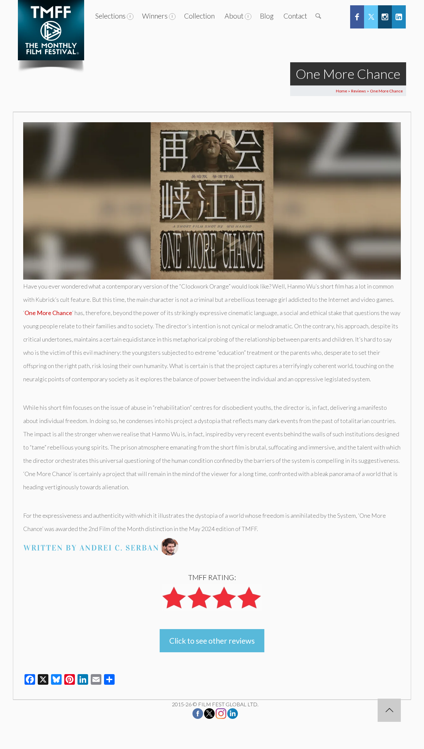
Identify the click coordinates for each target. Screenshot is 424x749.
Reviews (358, 90)
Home (341, 90)
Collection (199, 16)
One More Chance (48, 312)
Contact (295, 16)
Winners (155, 16)
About (234, 16)
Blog (267, 16)
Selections (110, 16)
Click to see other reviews (212, 640)
